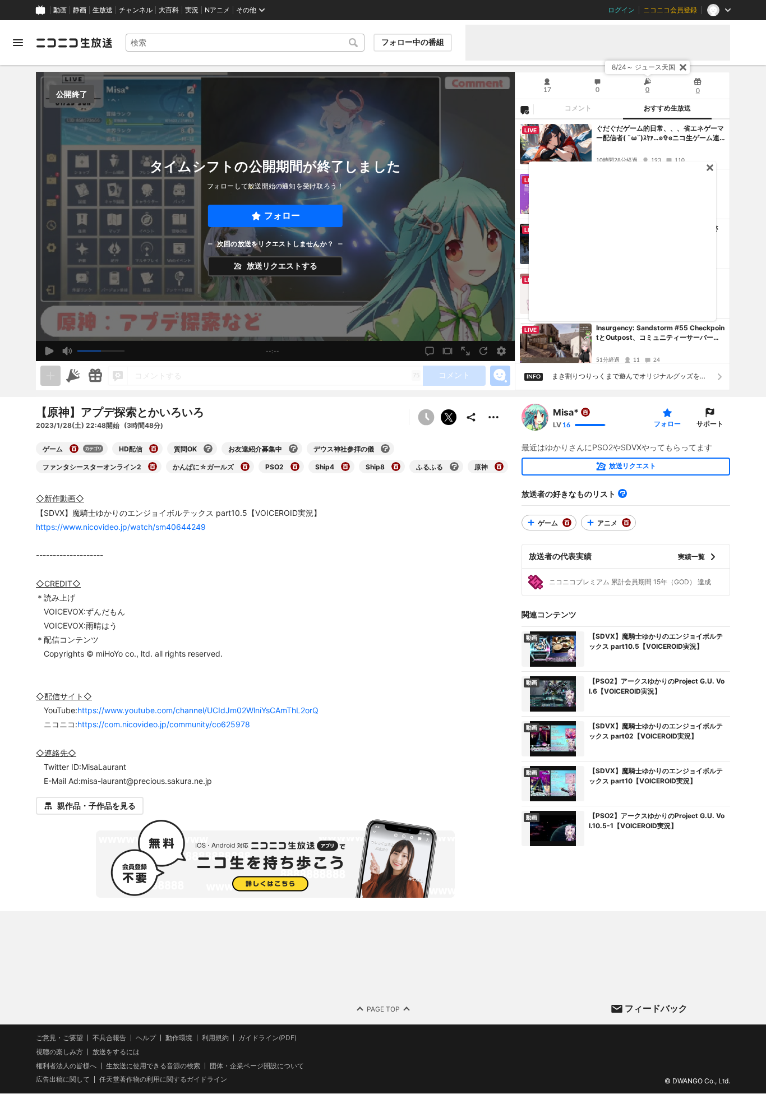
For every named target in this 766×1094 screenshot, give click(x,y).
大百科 (169, 10)
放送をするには (116, 1052)
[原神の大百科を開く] (499, 466)
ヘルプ (146, 1038)
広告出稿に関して (63, 1079)
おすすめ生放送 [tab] (667, 108)
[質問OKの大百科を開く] (208, 448)
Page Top (383, 1009)
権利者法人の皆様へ (66, 1065)
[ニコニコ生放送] (74, 43)
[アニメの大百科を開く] (626, 522)
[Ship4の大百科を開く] (345, 466)
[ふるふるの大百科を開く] (454, 466)
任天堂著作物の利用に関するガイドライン (163, 1080)
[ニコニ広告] (73, 376)
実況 (192, 10)
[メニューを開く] (18, 42)
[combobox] (245, 43)
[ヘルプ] (622, 493)
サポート (709, 423)
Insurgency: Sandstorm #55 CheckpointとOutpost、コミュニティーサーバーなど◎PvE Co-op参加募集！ (660, 333)
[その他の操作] (493, 417)
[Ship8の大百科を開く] (395, 466)
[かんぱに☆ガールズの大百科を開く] (245, 466)
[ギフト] (95, 376)
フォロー (282, 215)
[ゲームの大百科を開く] (74, 448)
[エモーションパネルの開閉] (500, 376)
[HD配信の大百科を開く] (153, 448)
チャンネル (136, 10)
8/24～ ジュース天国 (643, 67)
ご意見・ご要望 (59, 1037)
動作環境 (178, 1038)
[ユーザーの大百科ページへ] (585, 412)
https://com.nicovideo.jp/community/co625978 (163, 724)
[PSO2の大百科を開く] (294, 466)
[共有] (471, 417)
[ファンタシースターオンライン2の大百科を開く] (152, 466)
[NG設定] (524, 109)
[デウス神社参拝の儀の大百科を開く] (385, 448)
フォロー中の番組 (412, 42)
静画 (79, 10)
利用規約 (215, 1038)
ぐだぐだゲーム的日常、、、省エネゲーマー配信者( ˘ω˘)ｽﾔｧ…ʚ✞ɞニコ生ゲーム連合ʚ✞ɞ (660, 133)
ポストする (448, 417)
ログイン (621, 10)
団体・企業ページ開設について (257, 1066)
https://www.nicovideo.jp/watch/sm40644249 (121, 527)
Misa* (566, 412)
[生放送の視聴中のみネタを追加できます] (50, 376)
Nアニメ (217, 10)
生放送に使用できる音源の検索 (153, 1066)
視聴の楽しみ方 (59, 1051)
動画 (60, 10)
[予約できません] (426, 417)
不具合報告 (109, 1038)
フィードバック (656, 1008)
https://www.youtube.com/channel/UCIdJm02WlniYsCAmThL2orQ (198, 710)
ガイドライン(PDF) (267, 1038)
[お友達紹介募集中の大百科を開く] (293, 448)
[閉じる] (683, 67)
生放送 (103, 10)
